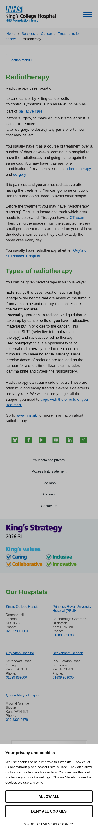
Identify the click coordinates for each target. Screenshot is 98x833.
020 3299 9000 (17, 631)
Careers (49, 494)
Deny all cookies (49, 811)
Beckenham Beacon (68, 653)
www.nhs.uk (26, 415)
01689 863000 (63, 635)
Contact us (49, 506)
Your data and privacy (49, 460)
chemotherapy (79, 169)
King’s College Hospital (23, 606)
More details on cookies (49, 824)
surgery (19, 174)
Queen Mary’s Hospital (23, 695)
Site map (49, 483)
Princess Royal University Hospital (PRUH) (72, 609)
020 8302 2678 (17, 720)
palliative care (30, 111)
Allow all (49, 796)
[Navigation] (87, 15)
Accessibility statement (49, 471)
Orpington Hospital (20, 653)
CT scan (77, 217)
